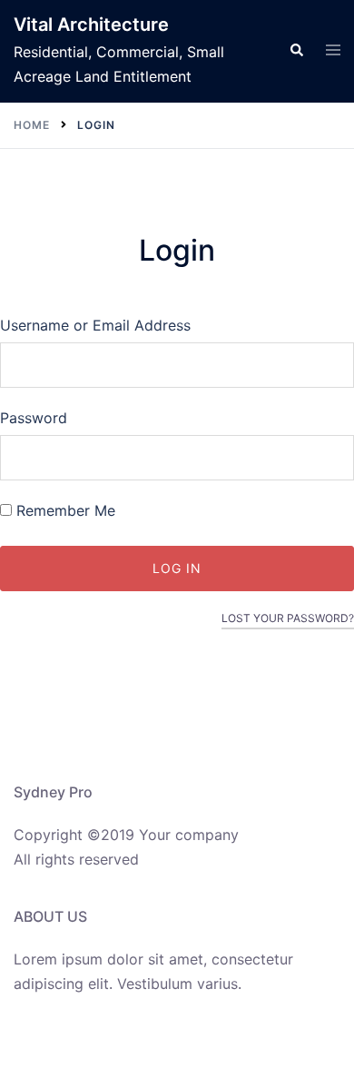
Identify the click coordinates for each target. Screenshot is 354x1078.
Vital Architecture (91, 24)
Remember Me (63, 510)
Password (33, 418)
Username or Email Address (95, 325)
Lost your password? (287, 618)
